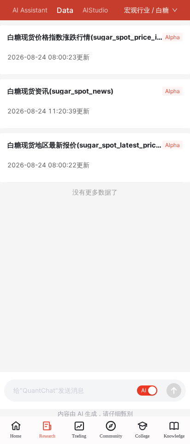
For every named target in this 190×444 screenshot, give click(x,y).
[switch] (147, 390)
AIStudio (95, 10)
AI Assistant (30, 10)
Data (65, 10)
